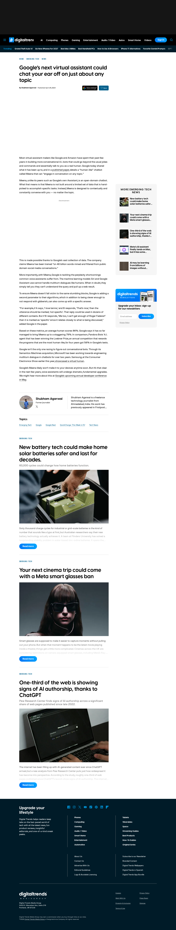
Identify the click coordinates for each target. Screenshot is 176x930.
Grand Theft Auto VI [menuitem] (23, 48)
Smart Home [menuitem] (134, 40)
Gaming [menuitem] (76, 40)
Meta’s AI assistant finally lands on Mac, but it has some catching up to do (140, 250)
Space (125, 826)
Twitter (79, 807)
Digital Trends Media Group (35, 919)
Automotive (79, 844)
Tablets (126, 817)
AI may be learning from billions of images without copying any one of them (139, 268)
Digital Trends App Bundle (133, 874)
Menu (4, 39)
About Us (78, 856)
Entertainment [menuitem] (90, 40)
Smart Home (80, 835)
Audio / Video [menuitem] (108, 40)
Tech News (93, 425)
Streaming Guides (131, 831)
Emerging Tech (25, 425)
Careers (118, 893)
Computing (79, 822)
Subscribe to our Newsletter (134, 856)
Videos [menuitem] (147, 40)
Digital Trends (18, 44)
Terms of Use (120, 908)
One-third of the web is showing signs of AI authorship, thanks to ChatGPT (140, 234)
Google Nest (51, 425)
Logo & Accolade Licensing (85, 874)
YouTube (85, 807)
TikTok (90, 807)
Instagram (74, 807)
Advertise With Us (82, 865)
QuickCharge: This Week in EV (72, 425)
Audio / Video (80, 831)
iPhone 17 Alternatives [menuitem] (130, 48)
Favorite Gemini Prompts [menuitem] (154, 48)
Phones (77, 817)
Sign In (161, 39)
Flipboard (107, 807)
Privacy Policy (125, 322)
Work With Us (120, 898)
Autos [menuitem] (122, 40)
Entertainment (80, 840)
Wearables (127, 822)
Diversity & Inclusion (123, 903)
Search (171, 39)
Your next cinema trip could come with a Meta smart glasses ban (141, 218)
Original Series (129, 844)
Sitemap (142, 903)
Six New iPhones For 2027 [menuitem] (46, 48)
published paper (60, 169)
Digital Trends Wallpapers (133, 865)
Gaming (78, 826)
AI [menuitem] (42, 40)
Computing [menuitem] (52, 40)
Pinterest (96, 807)
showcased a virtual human (69, 360)
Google (39, 425)
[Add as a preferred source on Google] (89, 88)
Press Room (144, 898)
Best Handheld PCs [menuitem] (86, 48)
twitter (37, 407)
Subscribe (146, 316)
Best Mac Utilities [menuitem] (68, 48)
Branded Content (130, 861)
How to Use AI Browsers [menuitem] (107, 48)
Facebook (68, 807)
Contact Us (79, 861)
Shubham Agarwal (28, 88)
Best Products (129, 835)
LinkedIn (101, 807)
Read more (28, 546)
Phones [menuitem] (64, 40)
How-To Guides (129, 840)
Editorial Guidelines (82, 870)
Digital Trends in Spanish (133, 870)
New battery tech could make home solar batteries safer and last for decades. (140, 202)
